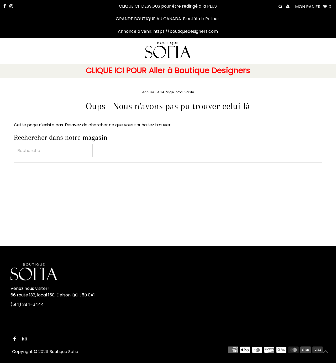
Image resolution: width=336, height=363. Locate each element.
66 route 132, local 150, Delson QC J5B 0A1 (52, 295)
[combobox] (53, 150)
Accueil (148, 92)
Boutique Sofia (63, 352)
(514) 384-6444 (27, 304)
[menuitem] (168, 71)
